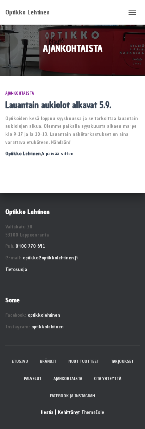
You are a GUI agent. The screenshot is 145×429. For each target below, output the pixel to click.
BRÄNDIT (48, 361)
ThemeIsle (92, 412)
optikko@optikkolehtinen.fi (50, 257)
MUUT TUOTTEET (83, 361)
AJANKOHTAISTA (67, 378)
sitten (58, 153)
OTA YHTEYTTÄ (107, 378)
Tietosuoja (16, 269)
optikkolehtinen (44, 315)
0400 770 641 (30, 246)
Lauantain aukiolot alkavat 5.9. (58, 105)
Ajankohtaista (19, 93)
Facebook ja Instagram (72, 396)
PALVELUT (33, 378)
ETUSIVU (20, 361)
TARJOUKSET (122, 361)
